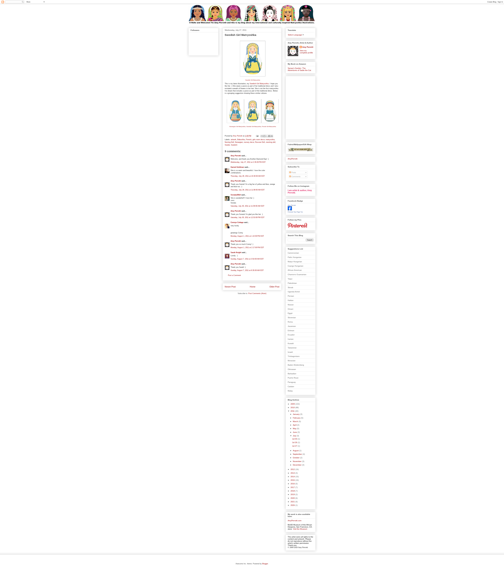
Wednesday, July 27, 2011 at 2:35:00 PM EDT (248, 162)
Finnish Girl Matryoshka (269, 126)
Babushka (241, 140)
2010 (293, 407)
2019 (293, 494)
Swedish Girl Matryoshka (252, 80)
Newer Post (230, 287)
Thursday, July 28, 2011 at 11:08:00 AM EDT (248, 190)
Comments (295, 176)
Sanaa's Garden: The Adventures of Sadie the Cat (299, 69)
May (295, 428)
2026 (293, 505)
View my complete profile (306, 52)
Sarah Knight (236, 252)
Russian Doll (260, 142)
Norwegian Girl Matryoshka (237, 126)
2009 (293, 404)
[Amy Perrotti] (290, 210)
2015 (293, 480)
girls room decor (259, 140)
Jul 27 (295, 446)
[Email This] (262, 136)
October (296, 458)
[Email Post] (257, 136)
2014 (293, 477)
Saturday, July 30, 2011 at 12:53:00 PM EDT (247, 217)
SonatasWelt (236, 195)
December (297, 465)
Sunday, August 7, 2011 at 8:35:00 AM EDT (247, 270)
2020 (293, 498)
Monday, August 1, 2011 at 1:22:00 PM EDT (247, 236)
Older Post (274, 287)
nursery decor (249, 142)
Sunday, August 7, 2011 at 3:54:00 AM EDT (247, 259)
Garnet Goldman (237, 167)
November (297, 461)
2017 (293, 487)
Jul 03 (295, 439)
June (295, 432)
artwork (233, 140)
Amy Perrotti (236, 156)
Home (252, 287)
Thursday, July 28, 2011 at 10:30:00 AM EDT (248, 176)
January (296, 414)
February (297, 418)
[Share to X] (267, 136)
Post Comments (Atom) (257, 293)
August (296, 451)
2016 (293, 484)
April (295, 425)
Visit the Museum (300, 529)
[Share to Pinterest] (272, 136)
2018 (293, 491)
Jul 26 (295, 442)
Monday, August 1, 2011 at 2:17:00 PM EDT (247, 247)
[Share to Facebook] (269, 136)
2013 (293, 473)
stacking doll (270, 142)
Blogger (265, 564)
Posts (293, 172)
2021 (293, 502)
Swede (227, 145)
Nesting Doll (229, 142)
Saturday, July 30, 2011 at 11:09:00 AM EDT (247, 206)
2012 (293, 469)
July (295, 436)
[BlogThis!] (264, 136)
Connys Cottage (237, 222)
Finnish (248, 140)
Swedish (234, 145)
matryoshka (270, 140)
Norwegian (239, 142)
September (298, 454)
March (296, 421)
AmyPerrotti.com (294, 520)
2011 (293, 411)
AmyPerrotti (292, 159)
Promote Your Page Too (295, 212)
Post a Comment (234, 275)
